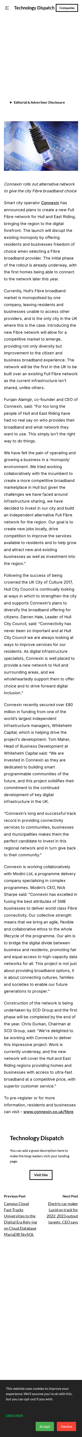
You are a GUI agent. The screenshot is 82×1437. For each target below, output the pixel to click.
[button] (7, 8)
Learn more (14, 1415)
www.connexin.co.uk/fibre (48, 1111)
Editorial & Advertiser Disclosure (39, 102)
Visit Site (41, 1175)
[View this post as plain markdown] (66, 77)
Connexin (50, 202)
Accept (45, 1426)
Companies (67, 8)
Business (12, 25)
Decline (66, 1426)
